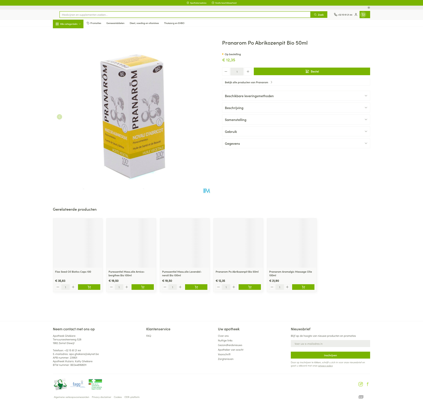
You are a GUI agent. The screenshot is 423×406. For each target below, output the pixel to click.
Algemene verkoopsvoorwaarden (71, 397)
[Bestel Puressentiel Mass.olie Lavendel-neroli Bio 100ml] (196, 287)
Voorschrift (224, 354)
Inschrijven (330, 355)
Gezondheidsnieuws (230, 345)
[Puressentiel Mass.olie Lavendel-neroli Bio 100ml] (184, 243)
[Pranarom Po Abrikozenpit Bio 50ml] (238, 243)
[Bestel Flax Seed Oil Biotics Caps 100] (89, 287)
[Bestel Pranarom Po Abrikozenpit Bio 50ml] (250, 287)
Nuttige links (225, 340)
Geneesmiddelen (74, 113)
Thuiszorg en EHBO (74, 95)
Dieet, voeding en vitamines (74, 53)
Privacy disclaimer (101, 397)
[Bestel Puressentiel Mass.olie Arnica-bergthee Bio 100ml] (143, 287)
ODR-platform (132, 397)
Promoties (62, 31)
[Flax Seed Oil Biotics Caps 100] (77, 243)
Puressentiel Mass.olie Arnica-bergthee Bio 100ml (127, 273)
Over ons (223, 335)
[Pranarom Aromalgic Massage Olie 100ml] (291, 243)
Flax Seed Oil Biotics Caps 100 (73, 271)
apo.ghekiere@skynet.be (84, 354)
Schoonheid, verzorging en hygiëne (74, 41)
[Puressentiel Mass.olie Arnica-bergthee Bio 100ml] (131, 243)
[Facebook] (367, 384)
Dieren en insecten (74, 104)
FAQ (148, 335)
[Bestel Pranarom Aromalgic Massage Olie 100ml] (303, 287)
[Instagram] (360, 384)
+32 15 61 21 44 (72, 350)
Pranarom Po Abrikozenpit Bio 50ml (237, 271)
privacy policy (325, 365)
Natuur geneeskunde (74, 85)
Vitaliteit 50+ (74, 76)
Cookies (118, 397)
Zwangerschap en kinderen (74, 65)
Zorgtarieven (225, 359)
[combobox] (185, 14)
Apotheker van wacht (230, 349)
